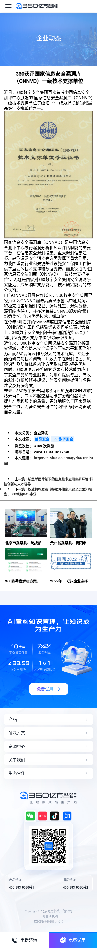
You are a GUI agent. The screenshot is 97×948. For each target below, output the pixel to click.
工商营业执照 (48, 916)
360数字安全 (63, 438)
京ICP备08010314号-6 (48, 921)
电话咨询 (28, 940)
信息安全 (42, 438)
